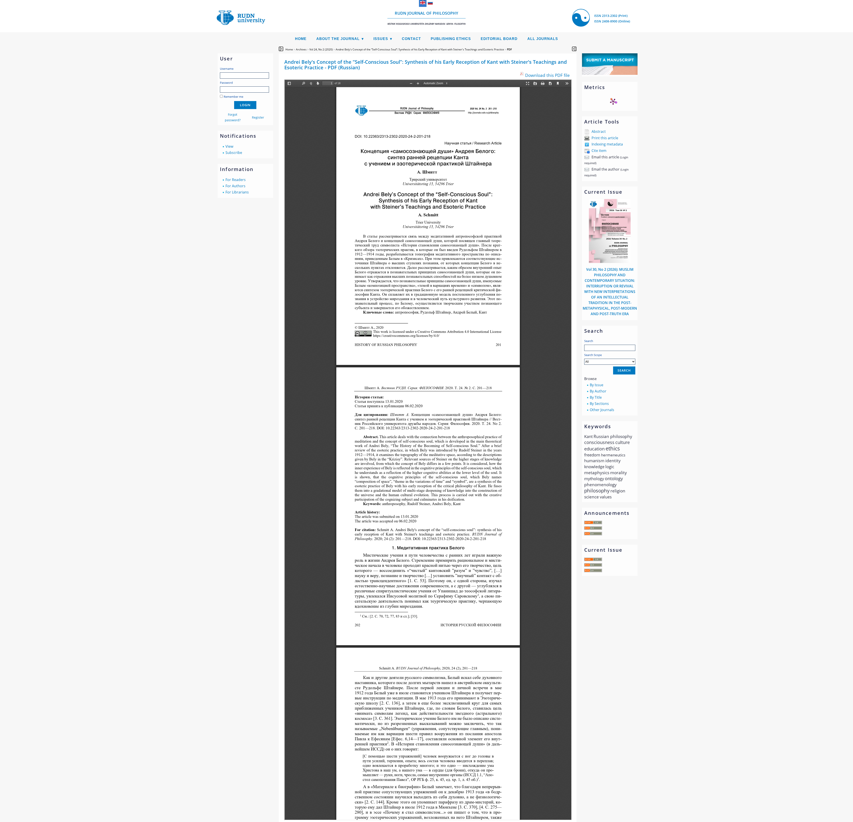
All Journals (542, 39)
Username (226, 69)
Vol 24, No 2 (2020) (321, 49)
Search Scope (593, 355)
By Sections (599, 403)
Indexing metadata (607, 144)
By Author (598, 391)
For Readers (235, 179)
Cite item (599, 150)
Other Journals (602, 409)
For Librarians (237, 192)
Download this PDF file (547, 75)
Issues (380, 39)
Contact (411, 39)
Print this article (605, 137)
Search (588, 341)
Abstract (599, 131)
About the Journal (338, 39)
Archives (301, 49)
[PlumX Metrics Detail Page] (613, 101)
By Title (596, 397)
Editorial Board (499, 39)
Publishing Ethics (451, 39)
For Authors (235, 185)
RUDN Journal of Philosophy (426, 17)
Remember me (233, 97)
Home (301, 39)
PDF (509, 49)
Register (258, 117)
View (229, 146)
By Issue (596, 384)
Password (226, 83)
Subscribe (233, 152)
